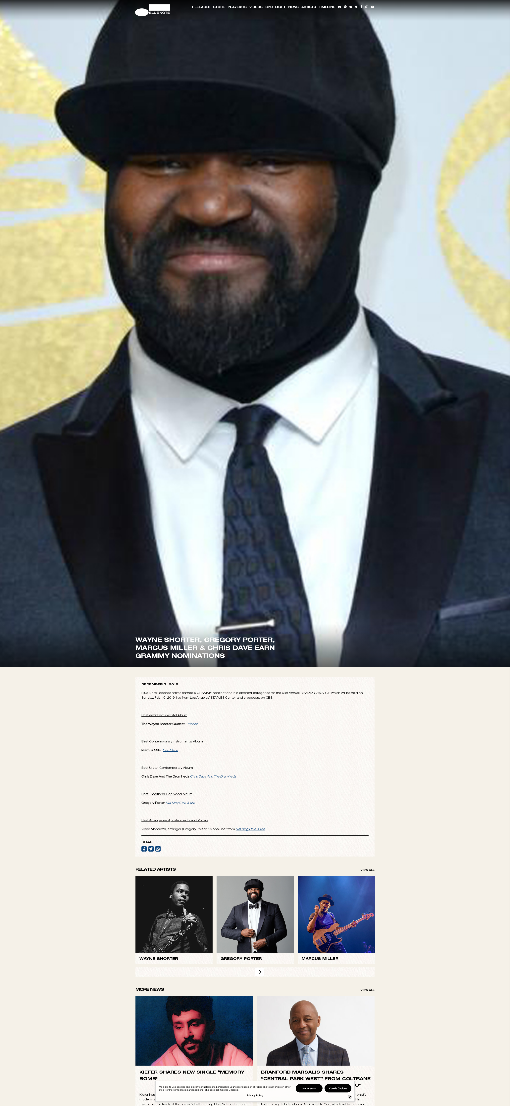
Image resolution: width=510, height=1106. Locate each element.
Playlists (237, 7)
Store (219, 7)
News (293, 7)
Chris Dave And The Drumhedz (213, 938)
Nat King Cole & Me (180, 964)
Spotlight (275, 7)
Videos (256, 7)
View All (368, 1032)
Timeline (327, 7)
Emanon (191, 886)
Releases (201, 7)
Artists (308, 7)
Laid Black (170, 912)
